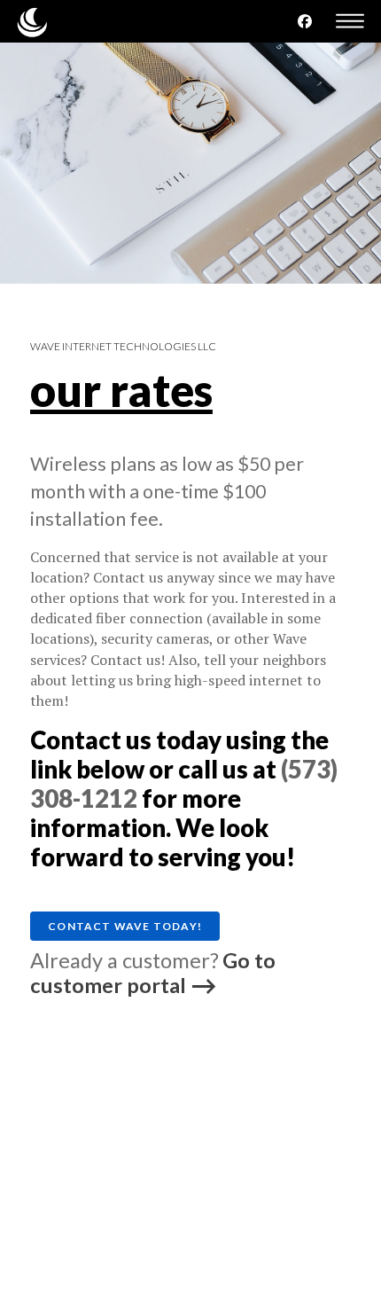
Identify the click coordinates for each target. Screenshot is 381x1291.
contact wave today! (125, 926)
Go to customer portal (153, 973)
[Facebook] (305, 21)
